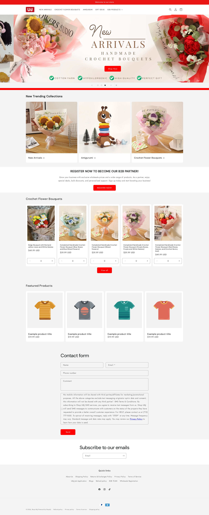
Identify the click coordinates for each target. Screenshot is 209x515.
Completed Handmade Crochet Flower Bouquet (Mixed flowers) (104, 247)
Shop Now (104, 68)
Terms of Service (134, 476)
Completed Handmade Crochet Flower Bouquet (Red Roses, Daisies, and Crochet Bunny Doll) (168, 248)
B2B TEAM (113, 481)
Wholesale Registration (129, 481)
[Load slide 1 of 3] (98, 85)
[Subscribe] (123, 456)
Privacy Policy (136, 419)
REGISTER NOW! (104, 188)
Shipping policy (94, 509)
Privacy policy (69, 509)
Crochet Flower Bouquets (148, 157)
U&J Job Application (78, 481)
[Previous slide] (92, 85)
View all (104, 270)
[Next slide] (111, 85)
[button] (115, 9)
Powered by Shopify (44, 509)
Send (68, 432)
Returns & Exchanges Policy (101, 476)
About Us (69, 476)
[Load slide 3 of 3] (105, 85)
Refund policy (101, 481)
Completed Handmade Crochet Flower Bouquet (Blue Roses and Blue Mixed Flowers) (72, 247)
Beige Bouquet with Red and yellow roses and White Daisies (40, 246)
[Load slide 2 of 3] (101, 85)
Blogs (91, 481)
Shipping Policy (81, 476)
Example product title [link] (40, 334)
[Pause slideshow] (117, 85)
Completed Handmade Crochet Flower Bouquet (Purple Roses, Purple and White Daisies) (136, 247)
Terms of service (81, 509)
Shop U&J (35, 509)
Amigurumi (87, 157)
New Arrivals (35, 157)
